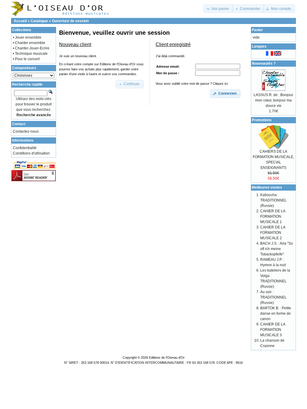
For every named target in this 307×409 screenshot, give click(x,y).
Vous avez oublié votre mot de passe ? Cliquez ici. (192, 83)
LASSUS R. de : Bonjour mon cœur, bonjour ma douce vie (273, 100)
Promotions (262, 120)
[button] (218, 8)
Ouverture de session (70, 21)
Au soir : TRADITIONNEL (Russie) (273, 297)
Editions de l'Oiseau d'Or (167, 357)
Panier (257, 30)
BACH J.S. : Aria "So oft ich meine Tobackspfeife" (276, 248)
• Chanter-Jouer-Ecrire (31, 48)
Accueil (20, 21)
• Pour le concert (26, 59)
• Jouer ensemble (27, 37)
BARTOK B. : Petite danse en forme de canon (275, 313)
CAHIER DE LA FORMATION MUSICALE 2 (272, 232)
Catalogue (39, 21)
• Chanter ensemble (29, 43)
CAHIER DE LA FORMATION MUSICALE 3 (272, 329)
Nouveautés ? (264, 63)
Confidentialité (25, 148)
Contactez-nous (26, 131)
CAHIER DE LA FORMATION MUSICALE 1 (272, 216)
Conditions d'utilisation (31, 153)
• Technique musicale (30, 53)
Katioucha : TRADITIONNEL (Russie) (273, 200)
